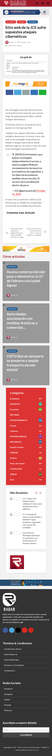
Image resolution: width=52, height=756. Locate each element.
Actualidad (11, 22)
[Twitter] (11, 630)
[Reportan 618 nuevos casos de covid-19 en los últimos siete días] (15, 527)
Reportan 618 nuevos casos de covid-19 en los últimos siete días (32, 527)
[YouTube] (24, 630)
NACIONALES (33, 22)
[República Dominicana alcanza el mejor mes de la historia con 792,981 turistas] (15, 501)
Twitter (7, 699)
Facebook (8, 688)
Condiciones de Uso (12, 649)
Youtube (7, 705)
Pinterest (8, 710)
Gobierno (21, 22)
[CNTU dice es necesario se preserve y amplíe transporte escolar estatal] (26, 365)
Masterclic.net (33, 750)
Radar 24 (12, 42)
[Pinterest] (31, 630)
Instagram (8, 694)
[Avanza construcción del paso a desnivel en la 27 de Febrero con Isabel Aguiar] (26, 280)
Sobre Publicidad (11, 659)
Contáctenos (9, 670)
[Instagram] (18, 630)
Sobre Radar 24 (10, 654)
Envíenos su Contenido (14, 665)
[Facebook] (5, 630)
